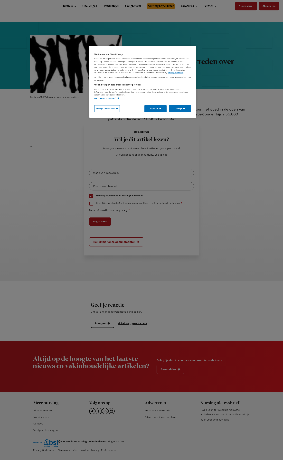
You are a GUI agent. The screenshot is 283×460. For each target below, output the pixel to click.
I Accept (178, 108)
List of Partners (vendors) (105, 98)
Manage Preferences (105, 108)
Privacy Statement (175, 73)
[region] (142, 82)
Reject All (154, 108)
